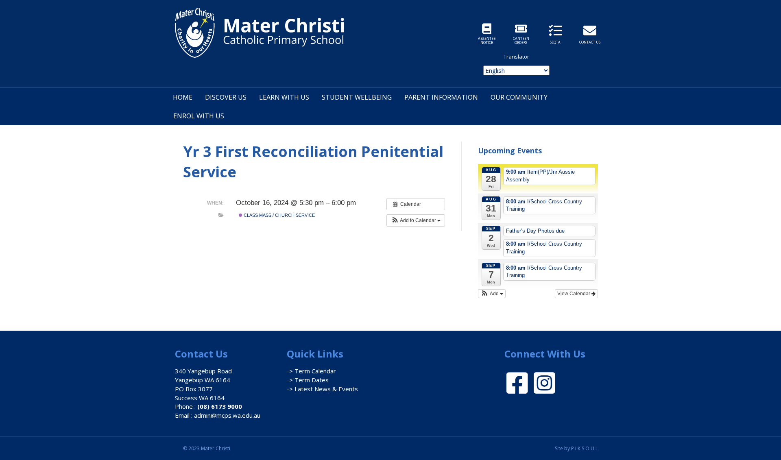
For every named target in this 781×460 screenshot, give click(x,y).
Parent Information (441, 97)
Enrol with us (198, 115)
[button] (416, 220)
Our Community (519, 97)
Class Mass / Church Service (278, 215)
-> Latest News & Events (322, 389)
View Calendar (574, 293)
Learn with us (284, 97)
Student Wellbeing (357, 97)
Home (182, 97)
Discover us (226, 97)
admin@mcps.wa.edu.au (227, 415)
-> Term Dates (308, 380)
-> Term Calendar (311, 371)
